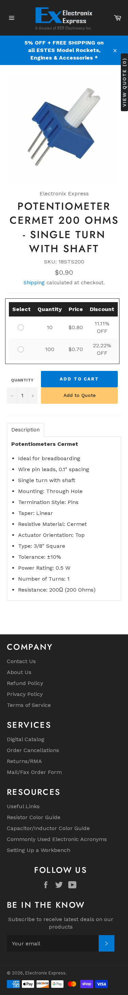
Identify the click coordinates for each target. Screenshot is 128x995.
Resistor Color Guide (33, 817)
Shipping (34, 283)
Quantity (22, 380)
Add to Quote (79, 395)
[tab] (25, 430)
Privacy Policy (25, 694)
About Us (19, 672)
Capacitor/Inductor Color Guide (48, 828)
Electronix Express (45, 972)
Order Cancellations (33, 750)
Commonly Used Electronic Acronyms (57, 839)
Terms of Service (29, 705)
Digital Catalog (25, 739)
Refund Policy (25, 683)
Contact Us (21, 661)
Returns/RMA (24, 761)
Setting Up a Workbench (38, 850)
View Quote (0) (124, 82)
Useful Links (23, 806)
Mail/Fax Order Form (34, 772)
